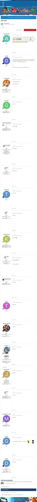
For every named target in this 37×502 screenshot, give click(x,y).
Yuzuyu (6, 167)
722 (6, 244)
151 (6, 66)
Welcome (13, 24)
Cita (15, 52)
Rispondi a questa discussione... (11, 483)
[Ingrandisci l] (33, 40)
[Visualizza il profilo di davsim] (6, 463)
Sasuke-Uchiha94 (6, 323)
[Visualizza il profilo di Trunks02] (6, 350)
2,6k (7, 127)
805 (6, 215)
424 (6, 171)
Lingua (14, 498)
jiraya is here (6, 369)
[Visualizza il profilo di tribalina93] (6, 194)
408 (6, 424)
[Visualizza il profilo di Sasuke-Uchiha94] (6, 328)
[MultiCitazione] (12, 52)
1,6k (6, 88)
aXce (7, 212)
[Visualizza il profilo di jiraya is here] (6, 374)
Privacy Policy (22, 498)
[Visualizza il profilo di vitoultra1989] (6, 83)
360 (6, 333)
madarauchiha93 (6, 145)
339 (6, 468)
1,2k (6, 260)
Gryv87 (6, 436)
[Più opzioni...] (14, 34)
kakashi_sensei (7, 234)
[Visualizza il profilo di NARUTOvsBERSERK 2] (6, 125)
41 (6, 446)
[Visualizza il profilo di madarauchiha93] (6, 146)
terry (7, 301)
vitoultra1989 (6, 78)
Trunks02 (7, 345)
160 (6, 282)
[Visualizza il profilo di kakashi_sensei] (6, 239)
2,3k (7, 110)
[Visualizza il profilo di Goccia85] (6, 105)
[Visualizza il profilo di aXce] (6, 213)
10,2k (7, 357)
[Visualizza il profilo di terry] (6, 305)
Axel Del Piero (7, 23)
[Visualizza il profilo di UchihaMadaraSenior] (6, 280)
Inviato (17, 57)
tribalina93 (7, 189)
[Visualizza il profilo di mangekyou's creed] (6, 418)
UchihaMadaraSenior (7, 278)
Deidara (6, 391)
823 (6, 379)
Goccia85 (7, 100)
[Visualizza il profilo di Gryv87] (6, 441)
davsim (6, 458)
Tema (17, 498)
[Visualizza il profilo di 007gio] (6, 60)
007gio (6, 56)
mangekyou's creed (7, 414)
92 (6, 311)
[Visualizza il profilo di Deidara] (6, 393)
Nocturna (7, 256)
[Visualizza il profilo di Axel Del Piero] (2, 24)
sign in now (22, 481)
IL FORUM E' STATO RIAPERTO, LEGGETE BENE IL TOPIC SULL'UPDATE (19, 17)
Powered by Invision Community (18, 500)
